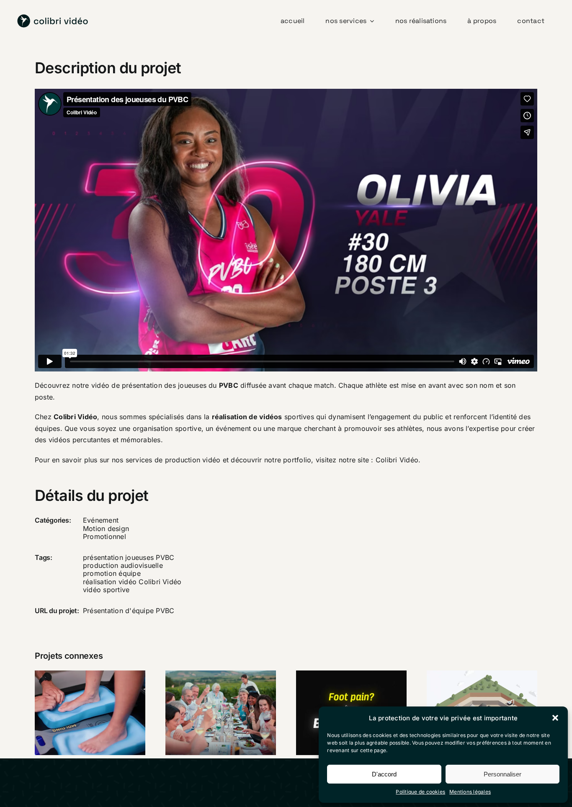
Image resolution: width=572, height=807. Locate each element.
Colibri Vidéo (397, 460)
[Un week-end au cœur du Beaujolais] (220, 712)
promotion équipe (112, 573)
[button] (555, 718)
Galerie (100, 686)
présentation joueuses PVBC (128, 557)
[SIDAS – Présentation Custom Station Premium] (90, 712)
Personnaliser (502, 774)
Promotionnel (104, 536)
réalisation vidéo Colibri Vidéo (132, 582)
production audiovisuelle (123, 565)
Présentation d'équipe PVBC (128, 610)
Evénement (101, 520)
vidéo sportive (106, 589)
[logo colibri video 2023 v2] (52, 17)
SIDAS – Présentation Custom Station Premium (79, 686)
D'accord (384, 774)
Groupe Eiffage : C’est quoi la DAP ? (471, 698)
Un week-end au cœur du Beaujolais (209, 698)
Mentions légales (470, 792)
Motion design (106, 528)
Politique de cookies (420, 792)
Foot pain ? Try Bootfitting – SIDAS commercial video (340, 691)
